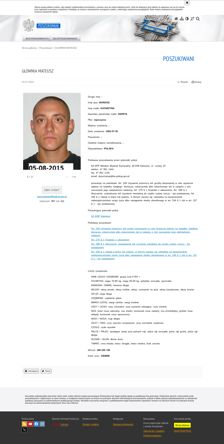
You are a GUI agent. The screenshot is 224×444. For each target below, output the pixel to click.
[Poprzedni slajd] (67, 177)
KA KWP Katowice (100, 216)
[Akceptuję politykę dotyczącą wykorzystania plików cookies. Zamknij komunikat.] (187, 2)
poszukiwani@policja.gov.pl (52, 196)
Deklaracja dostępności (123, 424)
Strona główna (29, 48)
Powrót (184, 82)
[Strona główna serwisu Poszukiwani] (176, 19)
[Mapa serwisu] (182, 19)
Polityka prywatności (152, 435)
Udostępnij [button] (33, 371)
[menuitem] (37, 37)
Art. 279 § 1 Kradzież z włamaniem (110, 239)
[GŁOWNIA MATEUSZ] (52, 134)
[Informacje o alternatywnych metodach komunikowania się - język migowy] (192, 19)
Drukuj (197, 82)
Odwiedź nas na (30, 424)
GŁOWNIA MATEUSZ (66, 48)
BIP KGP (64, 424)
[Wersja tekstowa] (187, 19)
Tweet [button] (47, 371)
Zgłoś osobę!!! (52, 190)
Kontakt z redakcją (91, 424)
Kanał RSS (24, 424)
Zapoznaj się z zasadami (153, 430)
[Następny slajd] (74, 177)
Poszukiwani (45, 48)
